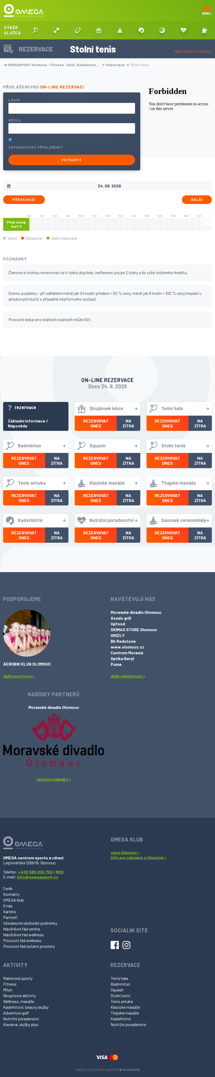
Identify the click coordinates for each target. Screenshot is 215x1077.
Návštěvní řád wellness (23, 934)
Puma (116, 664)
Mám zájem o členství (193, 51)
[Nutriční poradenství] (183, 30)
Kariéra (9, 911)
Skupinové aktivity (19, 995)
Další (197, 199)
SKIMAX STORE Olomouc (134, 629)
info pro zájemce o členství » (138, 857)
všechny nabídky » (53, 779)
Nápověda (17, 425)
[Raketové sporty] (35, 30)
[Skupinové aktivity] (99, 30)
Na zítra (128, 423)
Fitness (10, 983)
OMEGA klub (13, 899)
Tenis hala (119, 978)
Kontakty (11, 894)
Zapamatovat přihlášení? (35, 147)
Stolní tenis (120, 995)
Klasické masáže (125, 1007)
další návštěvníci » (128, 675)
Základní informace (26, 420)
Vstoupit (71, 160)
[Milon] (77, 30)
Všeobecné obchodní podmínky (30, 923)
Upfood (118, 623)
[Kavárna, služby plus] (204, 30)
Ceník (8, 888)
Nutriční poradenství (21, 1018)
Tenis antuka (122, 1001)
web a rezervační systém (107, 1069)
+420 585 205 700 (35, 871)
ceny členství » (125, 852)
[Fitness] (56, 30)
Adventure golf (16, 1012)
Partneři (10, 917)
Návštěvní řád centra (21, 928)
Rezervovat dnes (96, 423)
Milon (7, 989)
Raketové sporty (18, 978)
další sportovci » (18, 675)
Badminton (120, 983)
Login (14, 100)
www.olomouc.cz (127, 646)
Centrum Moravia (127, 652)
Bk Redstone (123, 641)
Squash (117, 989)
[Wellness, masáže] (120, 30)
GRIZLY (118, 635)
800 (59, 871)
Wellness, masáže (18, 1001)
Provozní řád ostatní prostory (29, 946)
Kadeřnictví (121, 1018)
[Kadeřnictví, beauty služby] (141, 30)
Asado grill (121, 617)
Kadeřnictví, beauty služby (26, 1007)
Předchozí (24, 199)
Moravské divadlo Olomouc (136, 612)
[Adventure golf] (162, 30)
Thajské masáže (125, 1012)
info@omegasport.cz (37, 876)
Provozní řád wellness (22, 940)
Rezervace (115, 64)
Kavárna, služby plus (20, 1024)
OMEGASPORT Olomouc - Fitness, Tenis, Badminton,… (54, 64)
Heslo (14, 120)
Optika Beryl (122, 658)
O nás (8, 905)
